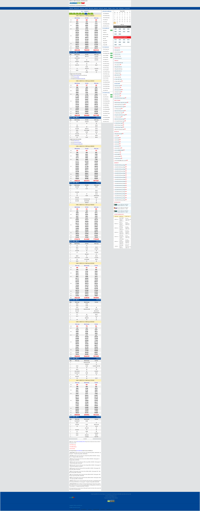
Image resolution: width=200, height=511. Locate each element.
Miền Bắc (116, 216)
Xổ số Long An (105, 80)
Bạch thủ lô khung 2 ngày (119, 110)
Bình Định (127, 230)
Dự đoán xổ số (117, 202)
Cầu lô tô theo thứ (118, 58)
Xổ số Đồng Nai (106, 65)
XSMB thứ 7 (116, 241)
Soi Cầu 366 (117, 137)
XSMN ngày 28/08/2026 (89, 15)
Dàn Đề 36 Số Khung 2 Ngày (120, 183)
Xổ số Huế (105, 21)
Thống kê (110, 8)
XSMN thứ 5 (122, 233)
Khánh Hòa (127, 244)
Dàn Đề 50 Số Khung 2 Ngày (120, 189)
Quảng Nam (127, 223)
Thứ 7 (89, 13)
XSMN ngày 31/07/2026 (89, 263)
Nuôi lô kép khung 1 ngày (119, 104)
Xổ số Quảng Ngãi (106, 117)
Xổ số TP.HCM (105, 55)
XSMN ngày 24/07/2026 (89, 321)
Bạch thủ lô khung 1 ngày (119, 106)
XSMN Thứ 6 (81, 15)
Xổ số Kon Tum (106, 25)
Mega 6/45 (105, 42)
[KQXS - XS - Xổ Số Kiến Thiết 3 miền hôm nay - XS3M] (77, 3)
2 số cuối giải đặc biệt (119, 62)
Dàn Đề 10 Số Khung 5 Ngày (120, 169)
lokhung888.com (84, 509)
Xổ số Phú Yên (105, 96)
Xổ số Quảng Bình (106, 109)
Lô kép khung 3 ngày (119, 123)
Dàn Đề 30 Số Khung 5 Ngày (120, 181)
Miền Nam (121, 216)
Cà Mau (121, 219)
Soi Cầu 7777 (117, 152)
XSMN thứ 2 (122, 220)
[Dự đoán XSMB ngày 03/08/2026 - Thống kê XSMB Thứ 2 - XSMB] (115, 211)
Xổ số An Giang (106, 67)
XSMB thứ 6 (116, 236)
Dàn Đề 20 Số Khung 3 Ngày (120, 173)
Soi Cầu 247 (77, 509)
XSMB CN (116, 246)
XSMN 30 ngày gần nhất (81, 78)
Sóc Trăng (121, 227)
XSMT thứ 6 (127, 237)
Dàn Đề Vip (116, 162)
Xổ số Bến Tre (105, 59)
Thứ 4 (80, 13)
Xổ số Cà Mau (105, 57)
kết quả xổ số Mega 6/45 (78, 143)
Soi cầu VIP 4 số (118, 148)
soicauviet (90, 509)
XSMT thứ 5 (127, 233)
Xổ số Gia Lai (105, 115)
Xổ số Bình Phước (106, 82)
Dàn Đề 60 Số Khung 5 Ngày (120, 199)
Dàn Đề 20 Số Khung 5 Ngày (120, 175)
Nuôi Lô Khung (117, 100)
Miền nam (70, 13)
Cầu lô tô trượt (117, 54)
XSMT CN (127, 247)
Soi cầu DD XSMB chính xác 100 (120, 160)
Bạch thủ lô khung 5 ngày (119, 129)
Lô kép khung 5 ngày (119, 127)
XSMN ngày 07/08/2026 (89, 204)
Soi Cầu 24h (117, 146)
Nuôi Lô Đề (91, 8)
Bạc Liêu (121, 224)
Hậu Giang (121, 242)
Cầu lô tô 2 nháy (118, 56)
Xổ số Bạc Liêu (106, 61)
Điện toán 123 (105, 34)
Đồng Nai (121, 226)
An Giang (121, 230)
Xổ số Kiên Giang (106, 15)
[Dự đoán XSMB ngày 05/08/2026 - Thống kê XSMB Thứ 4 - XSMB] (115, 208)
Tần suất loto (117, 64)
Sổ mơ (113, 8)
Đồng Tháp (121, 218)
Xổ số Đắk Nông (106, 119)
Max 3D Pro (105, 40)
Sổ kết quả (82, 8)
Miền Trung (127, 216)
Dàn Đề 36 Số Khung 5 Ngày (120, 187)
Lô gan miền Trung (118, 79)
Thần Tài (104, 32)
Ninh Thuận (127, 236)
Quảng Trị (127, 232)
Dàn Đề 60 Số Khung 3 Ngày (120, 197)
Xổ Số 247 (71, 509)
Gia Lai (126, 235)
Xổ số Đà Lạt (105, 19)
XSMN (77, 15)
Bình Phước (121, 241)
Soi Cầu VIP (101, 8)
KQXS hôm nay (76, 140)
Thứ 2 (74, 13)
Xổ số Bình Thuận (106, 71)
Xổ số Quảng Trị (106, 111)
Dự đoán (86, 8)
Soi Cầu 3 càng (117, 85)
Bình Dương (77, 83)
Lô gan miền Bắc (118, 77)
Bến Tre (121, 222)
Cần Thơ (121, 228)
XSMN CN (121, 247)
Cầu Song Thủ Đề (118, 89)
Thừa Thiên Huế (128, 219)
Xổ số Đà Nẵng (105, 105)
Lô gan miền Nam (118, 81)
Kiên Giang (121, 245)
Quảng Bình (127, 231)
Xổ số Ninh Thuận (106, 113)
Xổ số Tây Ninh (106, 69)
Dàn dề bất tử (117, 87)
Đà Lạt (121, 246)
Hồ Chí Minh (122, 217)
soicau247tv (103, 509)
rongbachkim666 (96, 509)
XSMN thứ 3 (122, 225)
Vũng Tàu (121, 223)
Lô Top (116, 135)
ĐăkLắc (126, 222)
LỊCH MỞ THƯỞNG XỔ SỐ (119, 214)
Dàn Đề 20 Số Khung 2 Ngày (120, 171)
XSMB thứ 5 (116, 232)
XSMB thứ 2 (116, 219)
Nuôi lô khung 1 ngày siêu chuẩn (121, 102)
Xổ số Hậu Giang (106, 84)
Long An (121, 240)
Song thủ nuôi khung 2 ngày (120, 114)
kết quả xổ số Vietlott (77, 142)
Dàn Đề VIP (96, 8)
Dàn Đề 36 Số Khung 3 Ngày (120, 185)
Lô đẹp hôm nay (118, 158)
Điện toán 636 (105, 36)
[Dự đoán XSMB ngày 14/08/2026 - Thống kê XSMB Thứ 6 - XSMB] (115, 205)
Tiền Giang (121, 244)
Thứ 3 (77, 13)
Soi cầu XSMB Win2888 (119, 150)
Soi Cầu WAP (117, 154)
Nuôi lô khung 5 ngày (119, 125)
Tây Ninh (121, 231)
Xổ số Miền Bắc (106, 13)
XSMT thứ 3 (127, 224)
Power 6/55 (105, 44)
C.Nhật (92, 13)
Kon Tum (126, 245)
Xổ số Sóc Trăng (106, 63)
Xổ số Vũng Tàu (106, 49)
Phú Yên (126, 218)
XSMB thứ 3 (116, 223)
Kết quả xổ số (76, 8)
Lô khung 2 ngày (118, 108)
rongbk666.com (109, 509)
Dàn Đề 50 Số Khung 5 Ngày (120, 193)
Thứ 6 (86, 13)
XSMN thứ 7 (122, 243)
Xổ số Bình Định (106, 107)
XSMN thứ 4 (122, 229)
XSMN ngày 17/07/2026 (89, 380)
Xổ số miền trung (106, 92)
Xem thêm (85, 438)
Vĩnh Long (96, 83)
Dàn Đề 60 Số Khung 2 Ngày (120, 195)
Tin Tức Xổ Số (127, 8)
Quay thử (105, 8)
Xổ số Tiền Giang (106, 17)
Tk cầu (117, 8)
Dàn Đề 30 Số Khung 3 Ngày (120, 179)
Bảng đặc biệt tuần (118, 66)
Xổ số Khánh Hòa (106, 23)
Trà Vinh (86, 83)
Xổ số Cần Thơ (106, 51)
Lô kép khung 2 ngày (119, 112)
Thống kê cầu (117, 47)
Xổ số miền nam (106, 47)
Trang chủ (71, 8)
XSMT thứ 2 (127, 220)
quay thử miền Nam (77, 75)
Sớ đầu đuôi (121, 8)
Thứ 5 (83, 13)
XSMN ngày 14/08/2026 (89, 146)
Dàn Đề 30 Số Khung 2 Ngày (120, 177)
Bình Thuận (121, 232)
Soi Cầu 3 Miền (117, 156)
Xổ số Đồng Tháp (106, 53)
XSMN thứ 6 (122, 238)
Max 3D (104, 38)
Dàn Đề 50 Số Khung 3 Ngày (120, 191)
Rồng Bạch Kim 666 (118, 133)
